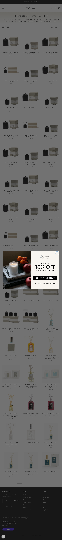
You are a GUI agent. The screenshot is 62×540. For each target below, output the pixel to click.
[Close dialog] (57, 253)
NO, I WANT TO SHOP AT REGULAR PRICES (45, 283)
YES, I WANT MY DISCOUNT (45, 278)
